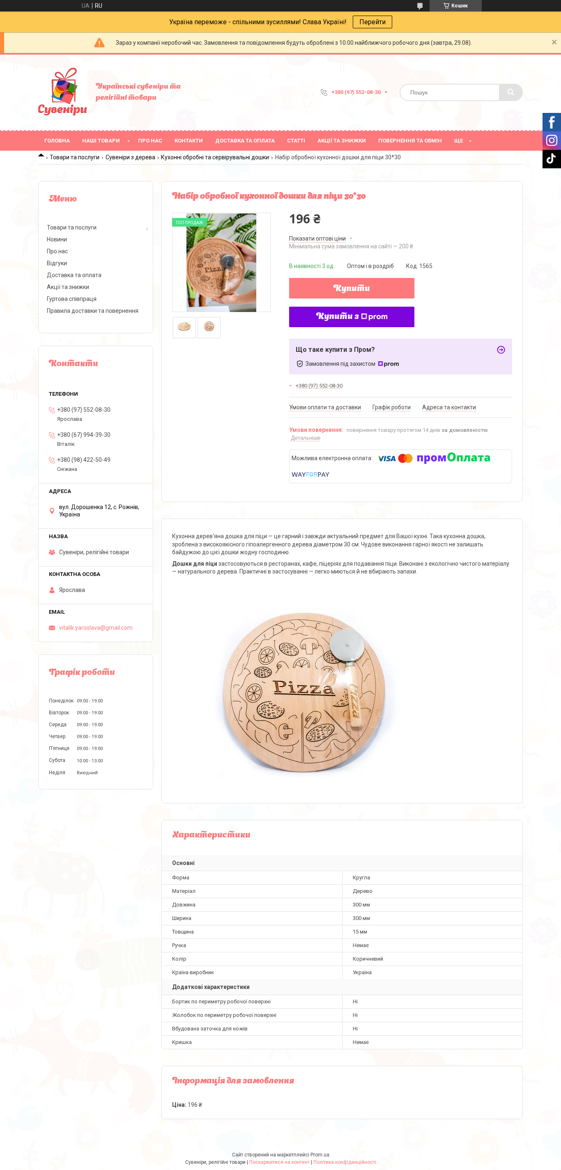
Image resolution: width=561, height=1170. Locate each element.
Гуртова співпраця (72, 299)
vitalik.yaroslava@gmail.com (96, 627)
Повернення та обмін (410, 141)
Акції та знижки (341, 141)
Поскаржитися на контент (279, 1162)
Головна (57, 141)
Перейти (372, 22)
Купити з (337, 317)
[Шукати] (511, 92)
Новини (57, 239)
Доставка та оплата (245, 141)
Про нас (150, 141)
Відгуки (57, 263)
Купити (351, 289)
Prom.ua (319, 1155)
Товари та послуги (74, 157)
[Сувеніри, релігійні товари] (62, 92)
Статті (296, 141)
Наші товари (101, 141)
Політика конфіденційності (344, 1162)
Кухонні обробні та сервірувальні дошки (215, 157)
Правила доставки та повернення (92, 310)
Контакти (189, 141)
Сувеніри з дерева (130, 157)
